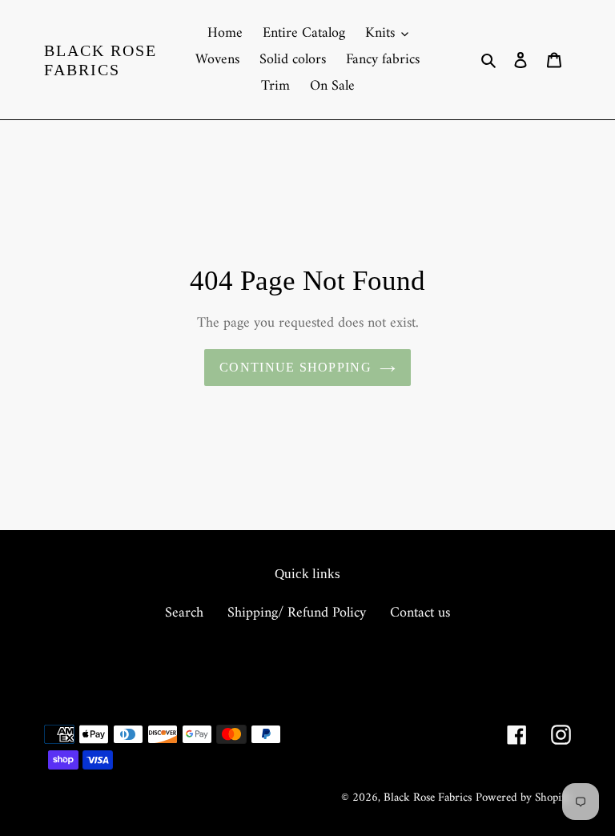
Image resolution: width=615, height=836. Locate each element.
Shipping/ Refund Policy (296, 613)
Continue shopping (295, 367)
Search (184, 613)
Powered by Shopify (523, 798)
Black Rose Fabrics (100, 60)
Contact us (420, 613)
